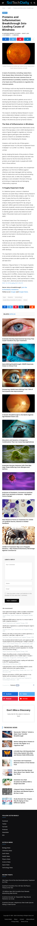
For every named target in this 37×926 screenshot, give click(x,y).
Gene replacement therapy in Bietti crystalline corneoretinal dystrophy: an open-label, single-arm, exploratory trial (18, 612)
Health (5, 12)
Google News (23, 292)
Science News (6, 862)
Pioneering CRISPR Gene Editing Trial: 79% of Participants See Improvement (17, 390)
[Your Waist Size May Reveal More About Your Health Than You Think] (7, 772)
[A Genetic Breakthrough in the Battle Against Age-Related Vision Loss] (18, 403)
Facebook (5, 821)
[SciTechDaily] (18, 2)
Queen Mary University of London (12, 300)
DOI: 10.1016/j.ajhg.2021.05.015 (12, 283)
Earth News (5, 853)
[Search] (34, 3)
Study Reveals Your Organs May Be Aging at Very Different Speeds (23, 801)
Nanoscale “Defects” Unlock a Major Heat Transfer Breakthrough (24, 734)
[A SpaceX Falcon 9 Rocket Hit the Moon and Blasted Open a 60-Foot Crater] (7, 791)
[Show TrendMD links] (33, 685)
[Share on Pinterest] (20, 39)
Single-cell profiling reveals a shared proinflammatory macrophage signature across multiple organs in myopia (17, 654)
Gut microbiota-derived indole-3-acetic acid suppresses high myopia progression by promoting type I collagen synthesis (18, 640)
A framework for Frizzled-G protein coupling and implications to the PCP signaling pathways (18, 661)
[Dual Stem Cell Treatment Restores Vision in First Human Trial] (7, 763)
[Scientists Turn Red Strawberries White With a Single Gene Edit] (7, 782)
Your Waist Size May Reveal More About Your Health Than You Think (24, 772)
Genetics (10, 297)
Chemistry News (7, 850)
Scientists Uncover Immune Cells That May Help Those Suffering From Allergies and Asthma (16, 467)
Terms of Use (24, 921)
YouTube (4, 826)
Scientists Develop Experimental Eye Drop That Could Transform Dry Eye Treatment (18, 339)
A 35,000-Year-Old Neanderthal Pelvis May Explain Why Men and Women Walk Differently (24, 753)
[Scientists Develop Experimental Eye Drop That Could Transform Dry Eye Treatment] (18, 327)
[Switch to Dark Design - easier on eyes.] (31, 3)
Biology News (6, 848)
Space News (6, 865)
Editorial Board (30, 919)
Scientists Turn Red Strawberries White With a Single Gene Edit (23, 781)
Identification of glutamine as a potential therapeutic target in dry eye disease (18, 626)
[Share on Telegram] (27, 39)
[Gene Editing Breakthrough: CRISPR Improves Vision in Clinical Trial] (18, 353)
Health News (6, 856)
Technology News (7, 867)
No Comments (7, 35)
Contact (22, 919)
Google (13, 292)
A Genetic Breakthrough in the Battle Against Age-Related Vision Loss (17, 415)
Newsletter (5, 832)
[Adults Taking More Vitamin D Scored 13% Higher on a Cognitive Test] (7, 743)
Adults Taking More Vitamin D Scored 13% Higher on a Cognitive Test (24, 743)
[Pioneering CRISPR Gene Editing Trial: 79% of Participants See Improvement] (18, 378)
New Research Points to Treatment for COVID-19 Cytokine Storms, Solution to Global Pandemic (17, 521)
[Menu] (3, 2)
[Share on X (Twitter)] (13, 39)
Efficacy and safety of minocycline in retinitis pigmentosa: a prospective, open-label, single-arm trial (18, 634)
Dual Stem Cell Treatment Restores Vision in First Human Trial (24, 762)
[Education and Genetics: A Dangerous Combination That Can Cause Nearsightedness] (18, 429)
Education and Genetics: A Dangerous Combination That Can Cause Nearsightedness (18, 441)
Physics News (6, 859)
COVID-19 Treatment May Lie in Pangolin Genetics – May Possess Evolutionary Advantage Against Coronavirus (18, 548)
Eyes (4, 297)
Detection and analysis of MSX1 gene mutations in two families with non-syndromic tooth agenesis (17, 675)
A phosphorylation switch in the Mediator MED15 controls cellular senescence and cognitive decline (17, 667)
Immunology (18, 297)
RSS (3, 835)
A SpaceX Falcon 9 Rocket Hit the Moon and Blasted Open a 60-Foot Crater (24, 791)
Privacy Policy (15, 921)
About (15, 919)
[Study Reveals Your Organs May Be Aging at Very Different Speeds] (7, 801)
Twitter (4, 824)
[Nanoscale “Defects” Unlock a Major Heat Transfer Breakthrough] (7, 734)
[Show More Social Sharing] (33, 39)
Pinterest (5, 829)
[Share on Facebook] (5, 39)
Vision (25, 300)
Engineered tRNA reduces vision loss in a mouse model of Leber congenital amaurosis (18, 620)
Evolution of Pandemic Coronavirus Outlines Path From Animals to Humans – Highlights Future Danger (17, 494)
